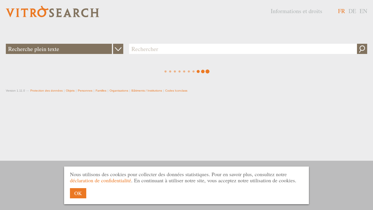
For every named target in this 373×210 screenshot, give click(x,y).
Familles (101, 90)
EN (363, 11)
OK (78, 193)
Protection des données (46, 90)
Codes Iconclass (176, 90)
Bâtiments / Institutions (146, 90)
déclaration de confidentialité (100, 180)
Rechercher (362, 49)
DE (352, 11)
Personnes (85, 90)
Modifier (118, 49)
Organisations (119, 90)
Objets (70, 90)
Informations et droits (296, 11)
